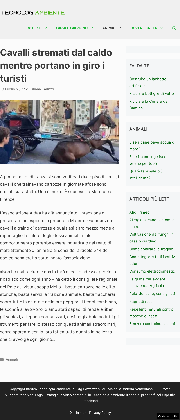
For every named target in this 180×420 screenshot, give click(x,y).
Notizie (35, 28)
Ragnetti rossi (141, 301)
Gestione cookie (168, 416)
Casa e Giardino (72, 28)
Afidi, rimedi (140, 212)
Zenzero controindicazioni (152, 323)
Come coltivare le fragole (151, 249)
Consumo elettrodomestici (152, 271)
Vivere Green (145, 28)
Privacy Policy (100, 413)
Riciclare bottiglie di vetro (151, 93)
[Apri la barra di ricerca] (174, 28)
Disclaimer (77, 413)
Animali (109, 28)
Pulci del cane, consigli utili (152, 293)
